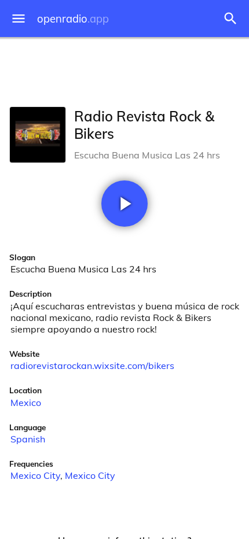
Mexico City (35, 475)
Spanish (27, 439)
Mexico (25, 402)
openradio (73, 18)
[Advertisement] (124, 69)
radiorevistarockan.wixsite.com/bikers (92, 365)
